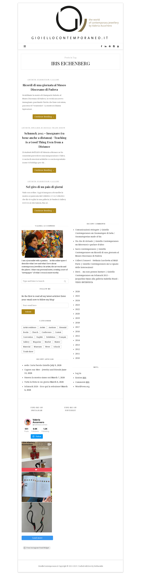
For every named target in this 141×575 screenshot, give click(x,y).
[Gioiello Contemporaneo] (70, 23)
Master (57, 342)
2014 (77, 340)
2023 (77, 305)
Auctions (52, 327)
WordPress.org (82, 386)
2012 (77, 349)
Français (62, 337)
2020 (77, 314)
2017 (77, 327)
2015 (77, 336)
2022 (77, 309)
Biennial (62, 327)
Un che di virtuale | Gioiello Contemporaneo (97, 241)
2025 (77, 296)
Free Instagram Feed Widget (37, 548)
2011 (77, 354)
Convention (28, 337)
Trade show (58, 128)
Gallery (54, 79)
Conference (46, 332)
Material (26, 347)
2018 (77, 323)
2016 (77, 331)
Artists (31, 79)
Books (25, 332)
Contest (58, 332)
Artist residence (29, 327)
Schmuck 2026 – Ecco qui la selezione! (42, 386)
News (47, 347)
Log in (78, 373)
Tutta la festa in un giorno (37, 382)
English (35, 128)
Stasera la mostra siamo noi (37, 377)
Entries (80, 378)
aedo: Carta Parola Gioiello (37, 365)
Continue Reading (44, 117)
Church (35, 332)
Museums (38, 347)
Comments (82, 382)
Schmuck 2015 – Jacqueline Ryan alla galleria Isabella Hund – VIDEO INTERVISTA (97, 278)
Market (48, 342)
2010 (77, 358)
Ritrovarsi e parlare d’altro (91, 245)
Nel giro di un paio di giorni (44, 187)
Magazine (37, 342)
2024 (77, 300)
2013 (77, 345)
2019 (77, 318)
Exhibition (43, 79)
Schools (46, 128)
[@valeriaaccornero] (27, 422)
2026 (77, 291)
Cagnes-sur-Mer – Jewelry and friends (42, 370)
